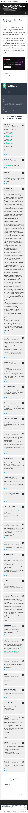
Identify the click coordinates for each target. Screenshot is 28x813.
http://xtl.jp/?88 (10, 147)
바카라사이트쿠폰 (8, 458)
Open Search (26, 13)
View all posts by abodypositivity (17, 91)
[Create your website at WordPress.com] (14, 1)
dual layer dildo (16, 102)
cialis (5, 674)
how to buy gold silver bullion (13, 595)
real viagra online (9, 506)
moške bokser (8, 543)
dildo (12, 42)
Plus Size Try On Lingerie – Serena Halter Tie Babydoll (13, 110)
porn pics (7, 524)
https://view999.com (19, 470)
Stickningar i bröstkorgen (12, 660)
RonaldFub (7, 159)
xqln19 (6, 640)
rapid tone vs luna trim (11, 418)
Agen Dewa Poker (9, 477)
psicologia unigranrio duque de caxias (13, 717)
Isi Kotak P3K (8, 702)
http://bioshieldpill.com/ (16, 510)
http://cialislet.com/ (17, 679)
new (5, 402)
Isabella (6, 172)
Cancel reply (8, 780)
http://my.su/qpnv (9, 136)
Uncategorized (8, 99)
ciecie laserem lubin (10, 689)
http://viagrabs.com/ (8, 631)
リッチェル (7, 761)
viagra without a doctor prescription (11, 651)
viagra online (8, 625)
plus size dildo (18, 103)
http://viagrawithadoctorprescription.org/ (12, 647)
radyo (6, 580)
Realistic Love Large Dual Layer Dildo (12, 21)
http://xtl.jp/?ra (10, 133)
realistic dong (19, 104)
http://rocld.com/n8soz (10, 135)
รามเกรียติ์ (6, 742)
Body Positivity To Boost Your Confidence (13, 107)
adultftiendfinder (9, 554)
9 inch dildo (7, 102)
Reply (23, 125)
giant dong (7, 103)
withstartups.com (9, 386)
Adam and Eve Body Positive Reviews (14, 7)
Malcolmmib (8, 188)
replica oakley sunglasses (11, 493)
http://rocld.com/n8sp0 (10, 142)
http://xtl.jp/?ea (10, 140)
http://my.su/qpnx (9, 143)
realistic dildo (12, 104)
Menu (4, 13)
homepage (7, 338)
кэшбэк (5, 193)
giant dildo (22, 102)
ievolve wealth (8, 362)
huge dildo (12, 103)
